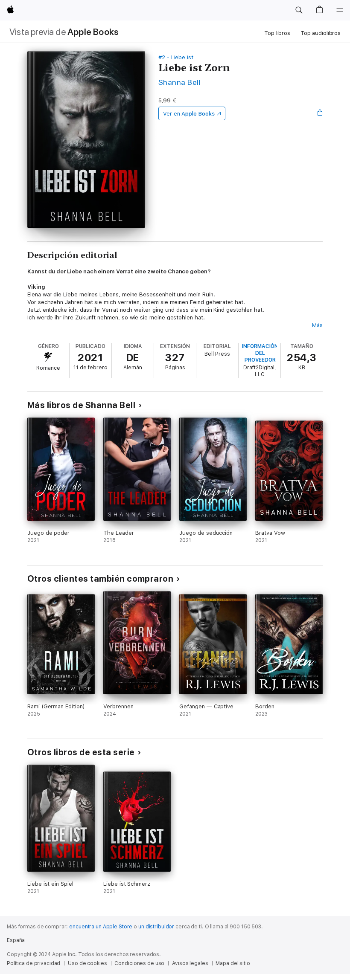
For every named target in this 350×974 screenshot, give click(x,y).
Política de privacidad (33, 963)
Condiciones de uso (139, 963)
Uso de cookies (87, 963)
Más (317, 325)
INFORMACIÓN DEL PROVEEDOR (260, 353)
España (16, 940)
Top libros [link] (277, 33)
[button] (299, 10)
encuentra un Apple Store (100, 927)
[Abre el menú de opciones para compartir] (320, 113)
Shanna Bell (179, 82)
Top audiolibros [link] (320, 33)
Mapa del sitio (233, 963)
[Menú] (340, 10)
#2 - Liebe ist (175, 57)
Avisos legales (190, 963)
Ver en (189, 113)
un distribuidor (156, 927)
